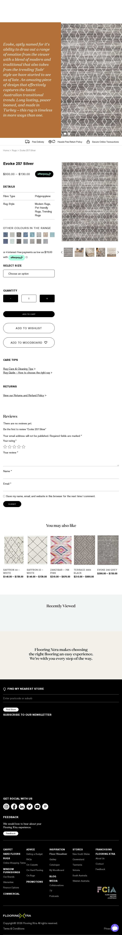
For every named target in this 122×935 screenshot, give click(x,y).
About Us (100, 858)
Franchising (104, 849)
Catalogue (54, 864)
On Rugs (30, 875)
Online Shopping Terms (14, 863)
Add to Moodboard (26, 342)
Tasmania (77, 864)
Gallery (52, 859)
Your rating (10, 440)
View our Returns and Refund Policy (23, 395)
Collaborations (56, 885)
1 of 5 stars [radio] (5, 447)
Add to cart (29, 314)
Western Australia (81, 881)
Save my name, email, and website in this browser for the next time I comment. (50, 496)
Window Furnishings (11, 871)
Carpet (8, 849)
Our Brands (8, 876)
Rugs (6, 858)
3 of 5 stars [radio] (14, 447)
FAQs (29, 859)
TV (50, 890)
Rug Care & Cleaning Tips (18, 368)
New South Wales (81, 854)
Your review (10, 452)
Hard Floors (11, 854)
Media (53, 880)
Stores (78, 849)
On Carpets (32, 864)
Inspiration (57, 849)
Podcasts (54, 896)
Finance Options (11, 887)
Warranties (8, 882)
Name (7, 471)
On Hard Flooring (34, 870)
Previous (61, 252)
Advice (30, 849)
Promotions (34, 881)
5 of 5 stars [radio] (23, 447)
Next (118, 252)
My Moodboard (56, 870)
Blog (52, 876)
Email (7, 483)
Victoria (76, 870)
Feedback (10, 833)
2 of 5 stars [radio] (10, 447)
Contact (100, 864)
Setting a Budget (34, 854)
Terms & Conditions (13, 928)
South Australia (80, 875)
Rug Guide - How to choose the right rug (26, 372)
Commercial (11, 893)
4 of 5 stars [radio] (19, 447)
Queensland (78, 859)
